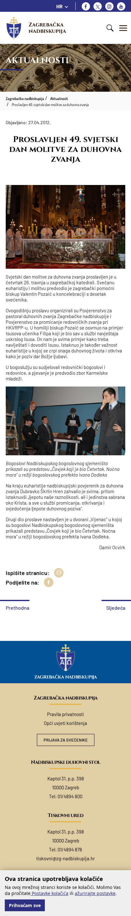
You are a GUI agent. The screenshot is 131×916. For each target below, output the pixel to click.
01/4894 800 (70, 796)
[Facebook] (86, 6)
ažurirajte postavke (95, 893)
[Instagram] (109, 6)
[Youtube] (121, 6)
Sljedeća (115, 608)
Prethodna (17, 608)
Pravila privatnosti (65, 714)
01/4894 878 (70, 849)
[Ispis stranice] (59, 573)
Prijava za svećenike (66, 739)
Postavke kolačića (49, 893)
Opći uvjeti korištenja (65, 723)
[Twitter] (97, 6)
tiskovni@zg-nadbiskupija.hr (65, 858)
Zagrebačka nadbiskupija (47, 28)
